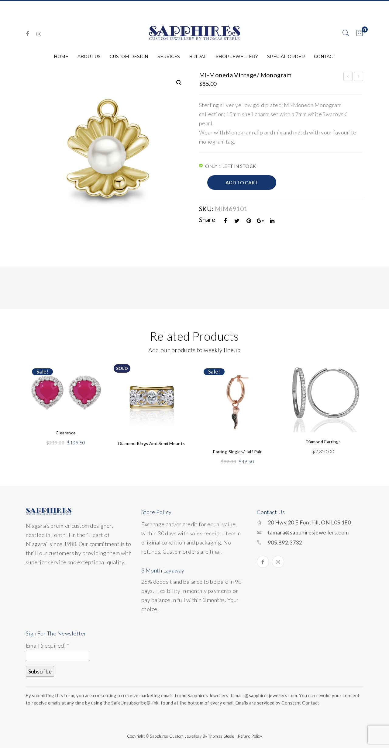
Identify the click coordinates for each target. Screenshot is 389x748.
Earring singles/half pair (237, 451)
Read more (151, 416)
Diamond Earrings (323, 441)
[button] (179, 82)
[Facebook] (27, 34)
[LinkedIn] (272, 221)
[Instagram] (38, 34)
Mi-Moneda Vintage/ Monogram (348, 77)
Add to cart (241, 182)
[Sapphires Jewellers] (194, 32)
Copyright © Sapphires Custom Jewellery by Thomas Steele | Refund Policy (194, 736)
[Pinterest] (248, 221)
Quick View (94, 381)
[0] (359, 33)
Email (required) (47, 645)
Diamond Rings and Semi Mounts (151, 443)
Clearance (66, 432)
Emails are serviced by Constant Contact (277, 702)
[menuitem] (61, 56)
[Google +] (260, 221)
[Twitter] (237, 221)
